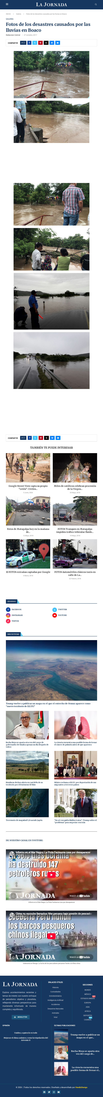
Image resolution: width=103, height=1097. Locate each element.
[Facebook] (44, 1092)
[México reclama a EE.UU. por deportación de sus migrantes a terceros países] (75, 765)
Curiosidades (55, 992)
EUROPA (87, 1003)
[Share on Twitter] (34, 43)
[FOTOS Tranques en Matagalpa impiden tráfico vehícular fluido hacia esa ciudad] (75, 511)
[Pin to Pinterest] (40, 43)
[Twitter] (49, 1092)
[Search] (96, 5)
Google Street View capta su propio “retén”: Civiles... (28, 487)
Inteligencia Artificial (55, 1000)
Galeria (18, 14)
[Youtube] (58, 1092)
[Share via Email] (57, 43)
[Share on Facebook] (29, 43)
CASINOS (87, 1020)
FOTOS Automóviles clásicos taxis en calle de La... (75, 573)
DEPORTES (87, 1015)
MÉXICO (87, 994)
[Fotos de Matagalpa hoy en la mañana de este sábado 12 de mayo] (28, 511)
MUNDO (88, 990)
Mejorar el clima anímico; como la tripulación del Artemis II (26, 1039)
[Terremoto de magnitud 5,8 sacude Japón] (27, 803)
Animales (55, 1013)
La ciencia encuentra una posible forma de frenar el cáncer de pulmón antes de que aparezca (75, 743)
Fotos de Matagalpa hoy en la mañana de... (28, 530)
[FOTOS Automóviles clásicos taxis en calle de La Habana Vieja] (75, 554)
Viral (55, 1017)
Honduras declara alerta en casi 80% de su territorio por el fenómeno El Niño (24, 783)
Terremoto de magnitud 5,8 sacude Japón (24, 820)
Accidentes (55, 1004)
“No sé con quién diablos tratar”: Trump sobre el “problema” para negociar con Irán (75, 821)
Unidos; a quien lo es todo (25, 1033)
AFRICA (88, 1011)
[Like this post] (24, 43)
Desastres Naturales (55, 1009)
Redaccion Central (13, 35)
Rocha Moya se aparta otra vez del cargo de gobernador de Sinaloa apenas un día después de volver (27, 744)
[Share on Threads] (46, 43)
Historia (55, 987)
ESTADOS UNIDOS (88, 998)
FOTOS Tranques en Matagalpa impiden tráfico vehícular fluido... (75, 530)
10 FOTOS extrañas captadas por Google (28, 572)
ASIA (88, 1007)
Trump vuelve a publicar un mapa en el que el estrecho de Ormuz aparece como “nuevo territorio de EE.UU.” (48, 705)
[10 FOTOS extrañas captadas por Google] (28, 554)
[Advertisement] (51, 162)
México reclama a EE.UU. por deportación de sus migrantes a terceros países (75, 783)
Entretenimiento (55, 996)
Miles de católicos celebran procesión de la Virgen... (75, 487)
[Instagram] (54, 1092)
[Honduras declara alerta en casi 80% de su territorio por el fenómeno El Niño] (27, 765)
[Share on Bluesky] (51, 43)
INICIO (8, 14)
